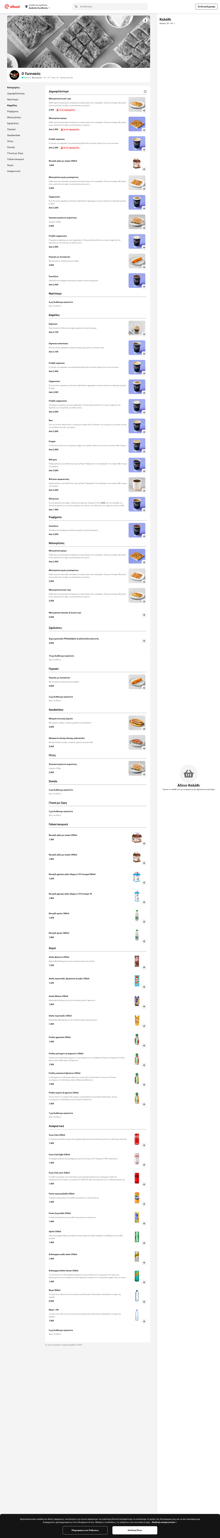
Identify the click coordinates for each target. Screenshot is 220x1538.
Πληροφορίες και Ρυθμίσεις (85, 1530)
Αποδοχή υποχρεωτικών (163, 1522)
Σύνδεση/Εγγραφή (206, 6)
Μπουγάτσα (37, 78)
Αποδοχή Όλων (135, 1530)
